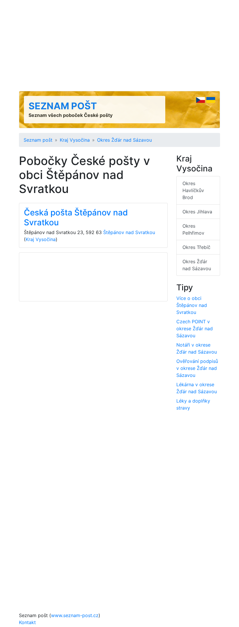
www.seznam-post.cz (75, 615)
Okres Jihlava (197, 212)
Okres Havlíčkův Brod (193, 190)
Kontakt (27, 622)
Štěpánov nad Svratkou (129, 232)
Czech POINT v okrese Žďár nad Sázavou (194, 328)
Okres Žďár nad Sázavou (124, 140)
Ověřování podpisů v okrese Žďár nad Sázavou (197, 368)
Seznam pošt (63, 106)
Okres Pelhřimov (193, 229)
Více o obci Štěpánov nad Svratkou (191, 305)
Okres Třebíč (196, 247)
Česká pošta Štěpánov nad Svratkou (76, 217)
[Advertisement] (119, 45)
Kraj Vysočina (75, 140)
